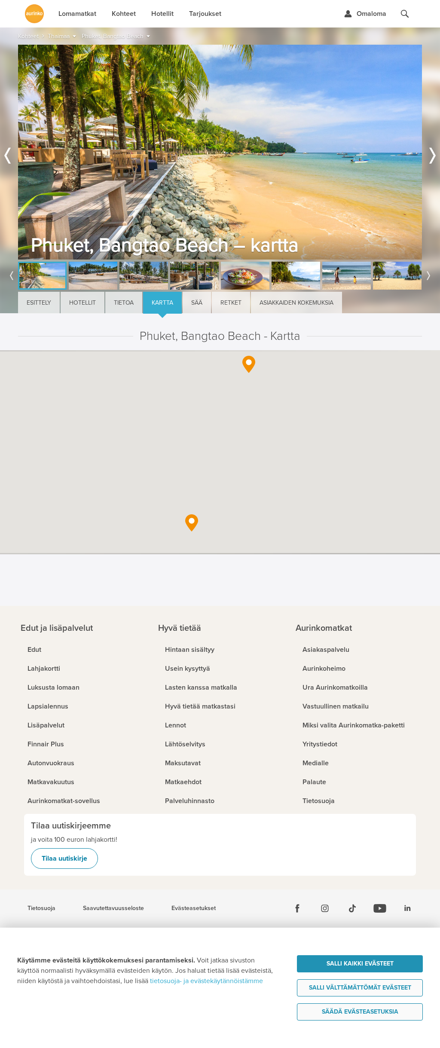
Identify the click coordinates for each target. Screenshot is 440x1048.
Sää (196, 302)
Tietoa (124, 302)
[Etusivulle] (34, 13)
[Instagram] (325, 908)
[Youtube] (380, 908)
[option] (220, 152)
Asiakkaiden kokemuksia (296, 302)
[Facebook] (297, 908)
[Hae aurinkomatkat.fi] (404, 13)
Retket (230, 302)
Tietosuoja (41, 908)
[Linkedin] (407, 908)
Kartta (162, 302)
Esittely (39, 302)
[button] (249, 364)
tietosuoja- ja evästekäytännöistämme (206, 981)
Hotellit (82, 302)
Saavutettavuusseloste (113, 908)
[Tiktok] (352, 908)
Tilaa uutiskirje (64, 858)
